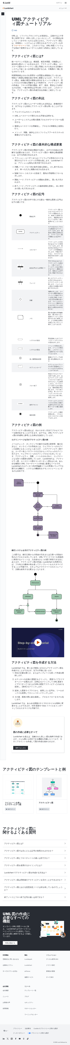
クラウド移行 (50, 965)
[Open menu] (2, 13)
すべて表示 (50, 977)
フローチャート (19, 45)
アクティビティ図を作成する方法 (3, 189)
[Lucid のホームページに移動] (9, 2)
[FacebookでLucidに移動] (16, 1039)
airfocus (27, 971)
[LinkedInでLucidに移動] (4, 1039)
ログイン (59, 3)
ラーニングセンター (31, 1014)
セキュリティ (29, 1002)
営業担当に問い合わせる (11, 959)
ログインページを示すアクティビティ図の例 (4, 131)
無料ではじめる (20, 748)
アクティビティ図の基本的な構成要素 (3, 67)
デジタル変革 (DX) (52, 959)
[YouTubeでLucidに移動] (20, 1039)
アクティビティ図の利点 (3, 44)
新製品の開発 (50, 971)
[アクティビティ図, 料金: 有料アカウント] (52, 794)
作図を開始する (10, 943)
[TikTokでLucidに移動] (28, 1039)
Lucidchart (28, 965)
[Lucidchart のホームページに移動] (9, 8)
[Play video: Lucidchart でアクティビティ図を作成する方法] (38, 642)
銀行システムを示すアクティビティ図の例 (4, 162)
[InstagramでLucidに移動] (12, 1039)
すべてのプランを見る (10, 971)
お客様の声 (6, 1002)
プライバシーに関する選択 (40, 1033)
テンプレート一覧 (30, 990)
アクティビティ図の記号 (3, 90)
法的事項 (28, 1028)
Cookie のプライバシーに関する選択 (46, 1028)
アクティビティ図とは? (3, 27)
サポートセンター (30, 1008)
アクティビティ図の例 (3, 107)
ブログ (27, 996)
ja (6, 1031)
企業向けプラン (8, 965)
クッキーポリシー (19, 1033)
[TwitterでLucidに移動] (8, 1039)
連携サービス (29, 977)
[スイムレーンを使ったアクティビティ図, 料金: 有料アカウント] (18, 794)
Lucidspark (28, 959)
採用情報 (6, 1008)
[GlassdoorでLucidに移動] (24, 1039)
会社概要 (6, 990)
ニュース (6, 996)
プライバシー (17, 1028)
